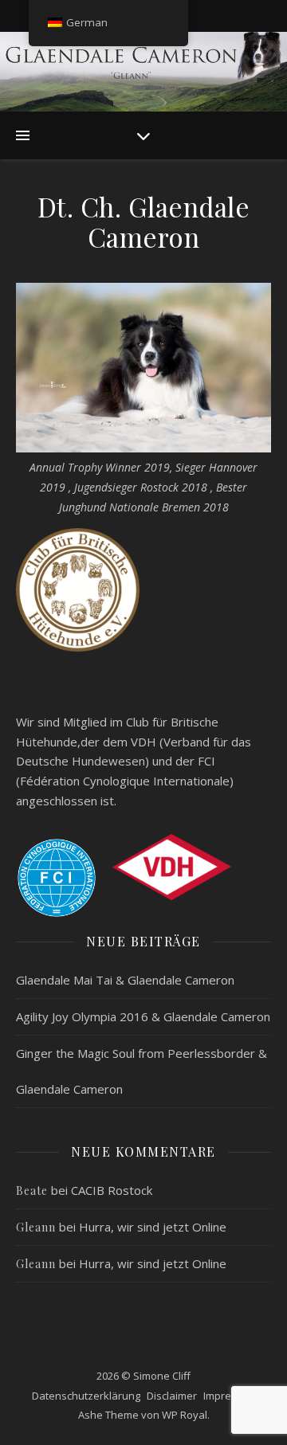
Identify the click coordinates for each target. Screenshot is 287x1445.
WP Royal (184, 1415)
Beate (32, 1190)
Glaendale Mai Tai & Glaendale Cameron (125, 980)
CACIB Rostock (111, 1190)
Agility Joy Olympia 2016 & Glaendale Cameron (143, 1016)
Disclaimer (172, 1395)
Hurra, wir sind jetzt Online (152, 1227)
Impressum (230, 1395)
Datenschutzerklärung (86, 1395)
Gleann (36, 1227)
